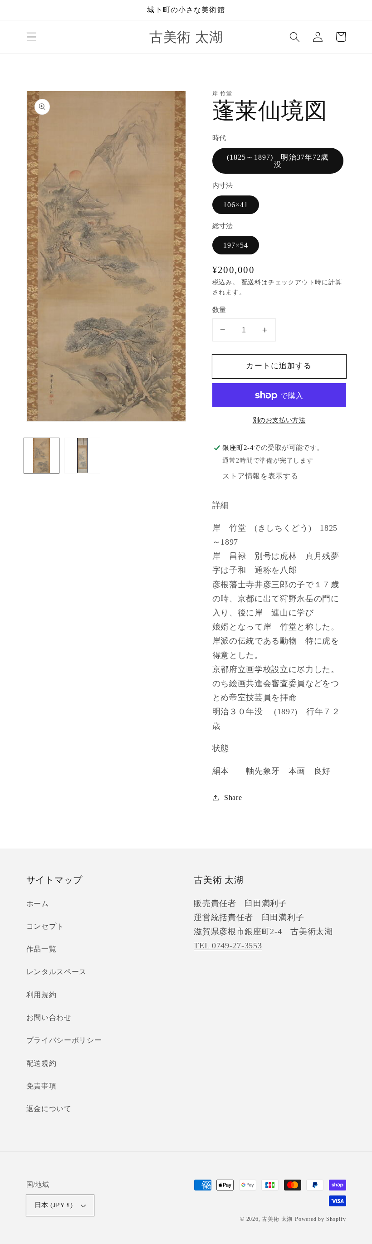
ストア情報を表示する (260, 476)
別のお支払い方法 (279, 420)
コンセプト (45, 926)
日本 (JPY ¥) (53, 1205)
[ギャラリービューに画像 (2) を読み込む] (82, 455)
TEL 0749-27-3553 (228, 945)
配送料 (251, 282)
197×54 (236, 245)
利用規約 (41, 995)
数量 (219, 309)
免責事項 (41, 1086)
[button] (31, 37)
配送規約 (41, 1063)
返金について (49, 1108)
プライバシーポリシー (64, 1040)
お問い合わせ (49, 1017)
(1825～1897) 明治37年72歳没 (278, 160)
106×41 (236, 205)
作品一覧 (41, 949)
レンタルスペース (56, 972)
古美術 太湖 (277, 1219)
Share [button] (233, 797)
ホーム (37, 903)
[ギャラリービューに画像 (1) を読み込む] (41, 455)
